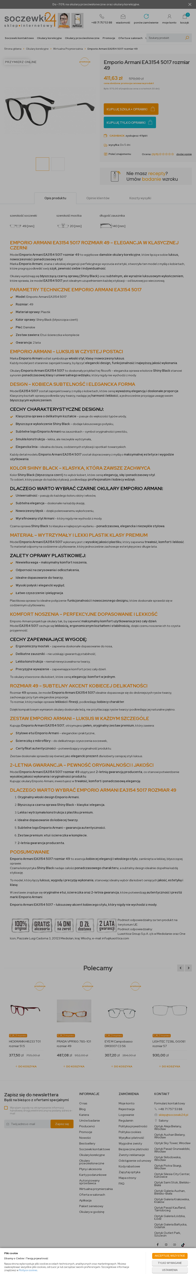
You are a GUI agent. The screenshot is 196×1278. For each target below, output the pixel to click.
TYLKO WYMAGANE (170, 1263)
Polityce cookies (28, 1270)
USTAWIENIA (170, 1270)
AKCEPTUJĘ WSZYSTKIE (170, 1255)
